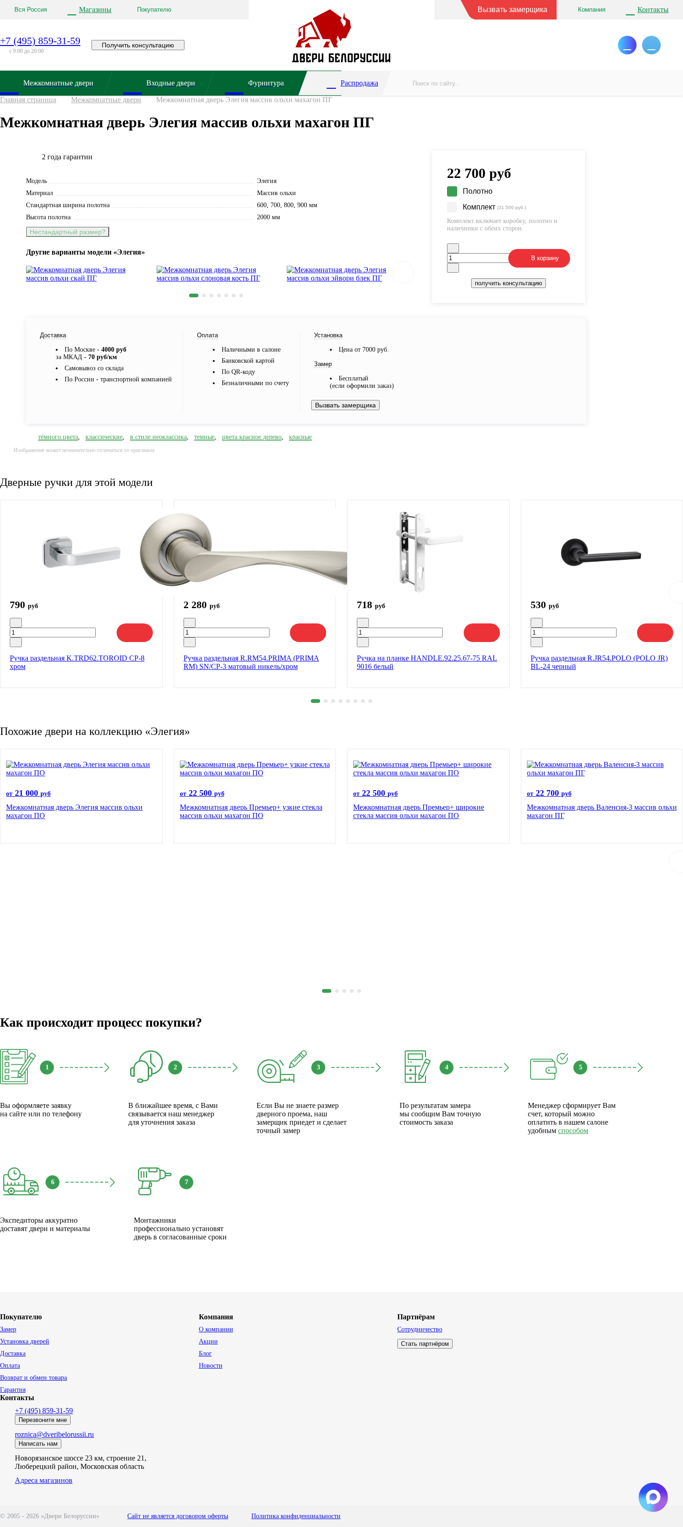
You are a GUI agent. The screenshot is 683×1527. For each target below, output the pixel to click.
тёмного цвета (58, 436)
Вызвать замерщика (512, 9)
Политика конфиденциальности (296, 1516)
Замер (8, 1329)
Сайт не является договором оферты (177, 1516)
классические (104, 436)
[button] (193, 295)
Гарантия (13, 1389)
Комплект (494, 207)
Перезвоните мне (43, 1419)
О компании (216, 1329)
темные (204, 436)
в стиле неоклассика (158, 436)
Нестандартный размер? (67, 232)
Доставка (13, 1353)
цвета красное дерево (252, 436)
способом (573, 1130)
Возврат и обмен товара (33, 1377)
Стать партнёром (425, 1343)
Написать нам (38, 1443)
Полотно (478, 191)
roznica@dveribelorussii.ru (54, 1434)
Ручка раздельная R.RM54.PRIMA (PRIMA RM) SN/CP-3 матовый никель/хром (251, 662)
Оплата (10, 1365)
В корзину (545, 258)
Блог (205, 1353)
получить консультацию (508, 283)
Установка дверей (24, 1341)
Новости (211, 1365)
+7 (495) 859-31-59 (40, 40)
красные (300, 436)
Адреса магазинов (43, 1480)
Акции (208, 1341)
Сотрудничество (419, 1329)
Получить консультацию (138, 45)
